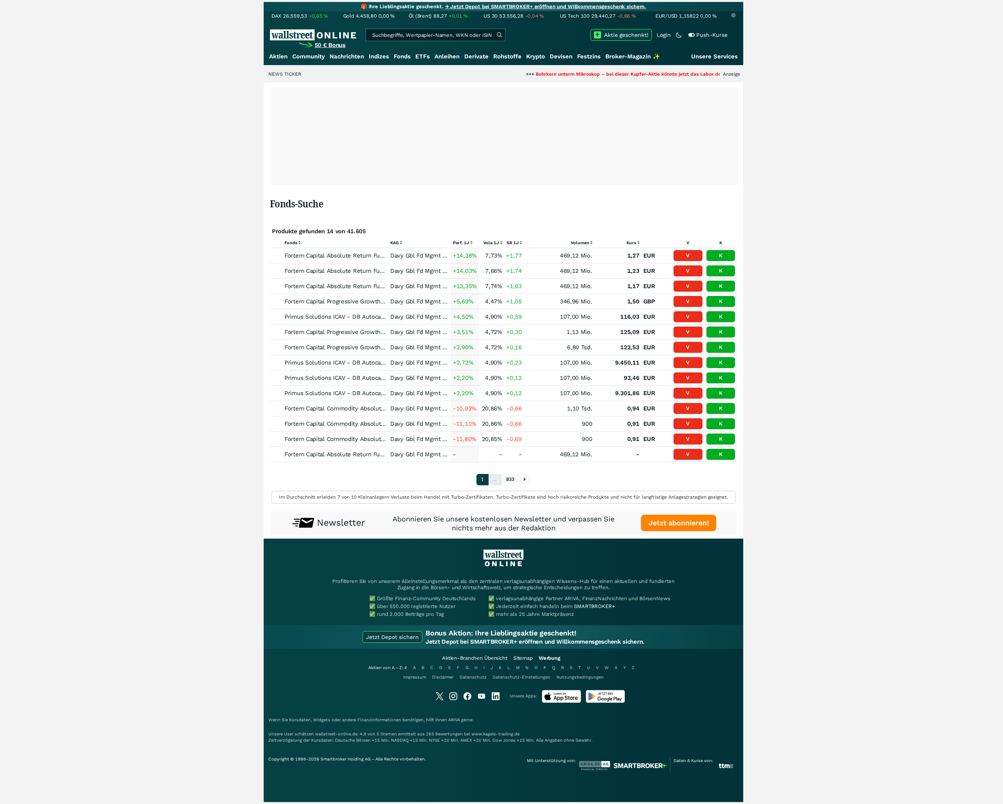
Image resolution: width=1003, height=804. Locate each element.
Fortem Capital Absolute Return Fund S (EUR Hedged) (358, 454)
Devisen (561, 56)
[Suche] (499, 35)
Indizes (379, 56)
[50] (524, 479)
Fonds (402, 56)
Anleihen (447, 56)
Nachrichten (347, 56)
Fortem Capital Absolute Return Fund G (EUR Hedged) (358, 286)
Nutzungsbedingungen (580, 677)
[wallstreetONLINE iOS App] (561, 701)
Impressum (414, 677)
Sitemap (523, 658)
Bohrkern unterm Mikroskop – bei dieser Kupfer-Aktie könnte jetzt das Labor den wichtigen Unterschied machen (638, 74)
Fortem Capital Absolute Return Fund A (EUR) (346, 255)
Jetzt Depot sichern (392, 637)
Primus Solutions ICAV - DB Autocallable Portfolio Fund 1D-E (368, 393)
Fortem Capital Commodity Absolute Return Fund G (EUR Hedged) (375, 439)
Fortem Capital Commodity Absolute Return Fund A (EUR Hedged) (374, 408)
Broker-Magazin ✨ (632, 56)
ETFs (422, 56)
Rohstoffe (507, 56)
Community (308, 56)
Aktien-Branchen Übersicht (474, 658)
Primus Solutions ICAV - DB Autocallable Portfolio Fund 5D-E (368, 362)
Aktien (278, 56)
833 (510, 479)
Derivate (476, 56)
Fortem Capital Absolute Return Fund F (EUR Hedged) (358, 270)
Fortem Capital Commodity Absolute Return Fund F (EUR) (363, 423)
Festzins (589, 56)
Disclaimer (443, 677)
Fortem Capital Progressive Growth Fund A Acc (348, 301)
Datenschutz (473, 677)
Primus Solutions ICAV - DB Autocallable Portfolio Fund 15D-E (370, 377)
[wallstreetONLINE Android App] (605, 701)
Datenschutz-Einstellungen (521, 677)
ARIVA (454, 719)
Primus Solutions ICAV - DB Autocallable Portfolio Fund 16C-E (370, 316)
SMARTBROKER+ (594, 606)
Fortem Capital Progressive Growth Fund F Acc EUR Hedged (366, 332)
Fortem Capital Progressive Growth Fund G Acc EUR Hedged (367, 347)
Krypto (535, 56)
